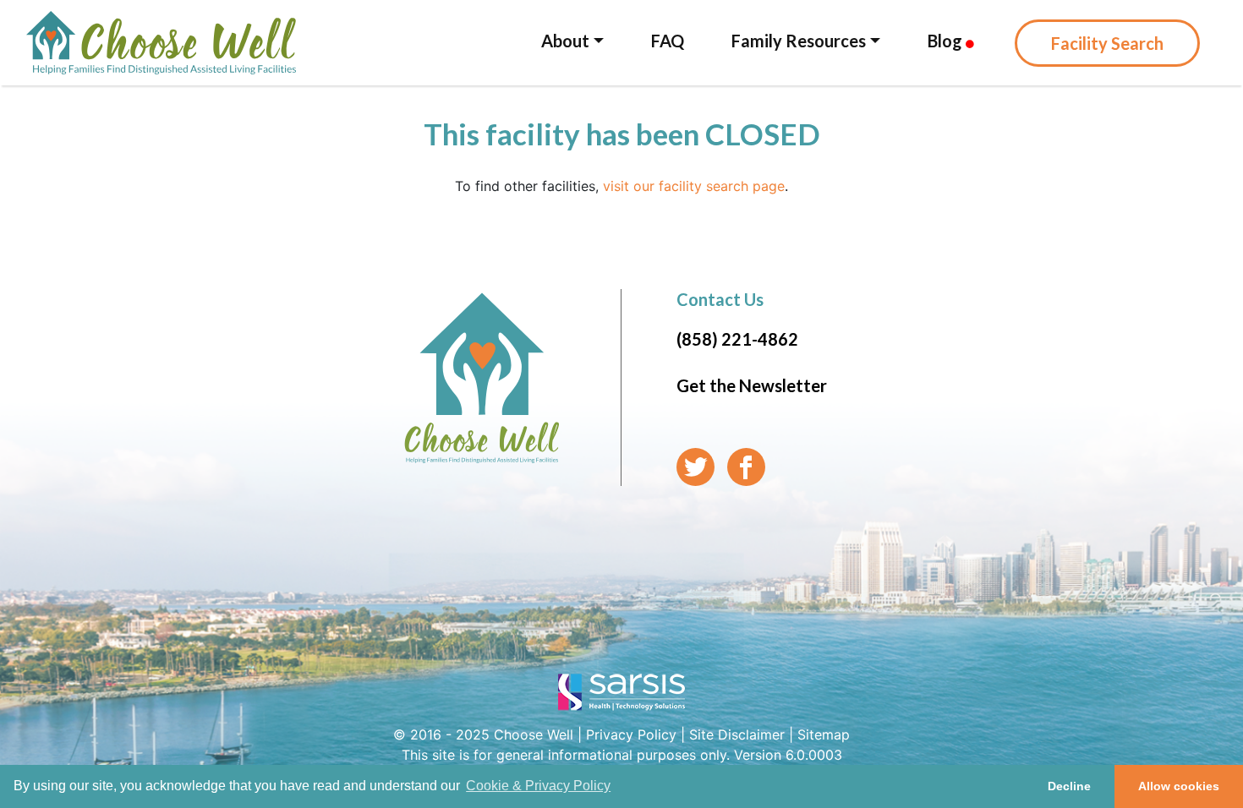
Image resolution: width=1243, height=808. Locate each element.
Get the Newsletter (751, 385)
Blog (947, 40)
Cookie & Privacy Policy (538, 785)
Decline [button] (1069, 786)
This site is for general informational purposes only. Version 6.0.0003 (622, 754)
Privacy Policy (631, 734)
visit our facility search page (694, 185)
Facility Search (1107, 43)
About (565, 40)
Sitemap (823, 734)
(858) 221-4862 (737, 339)
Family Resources (798, 40)
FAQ (667, 40)
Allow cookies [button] (1178, 786)
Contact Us (720, 299)
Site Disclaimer (737, 734)
